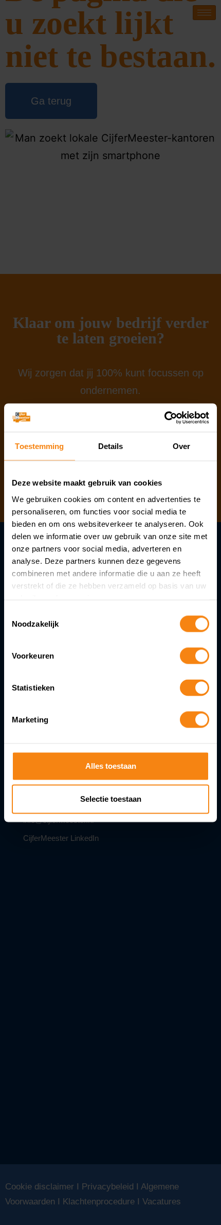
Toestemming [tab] (39, 446)
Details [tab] (110, 446)
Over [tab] (181, 446)
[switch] (194, 656)
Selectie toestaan (110, 799)
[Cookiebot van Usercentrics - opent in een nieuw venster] (164, 417)
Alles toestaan (110, 766)
